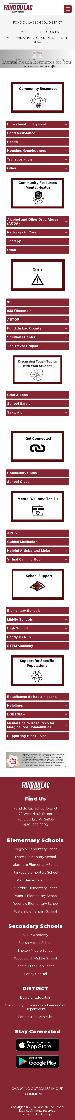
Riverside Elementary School (36, 888)
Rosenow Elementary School (35, 904)
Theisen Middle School (35, 950)
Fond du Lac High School (35, 966)
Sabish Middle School (35, 943)
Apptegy (47, 1114)
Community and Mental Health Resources (42, 40)
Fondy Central (35, 974)
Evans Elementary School (35, 857)
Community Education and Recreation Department (35, 1007)
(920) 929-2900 (35, 825)
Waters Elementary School (35, 911)
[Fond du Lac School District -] (19, 9)
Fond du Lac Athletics (35, 1017)
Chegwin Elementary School (35, 849)
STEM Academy (35, 935)
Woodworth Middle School (35, 958)
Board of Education (35, 997)
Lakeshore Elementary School (35, 865)
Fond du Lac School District (37, 22)
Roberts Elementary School (35, 896)
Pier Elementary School (36, 880)
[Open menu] (68, 9)
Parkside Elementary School (35, 872)
